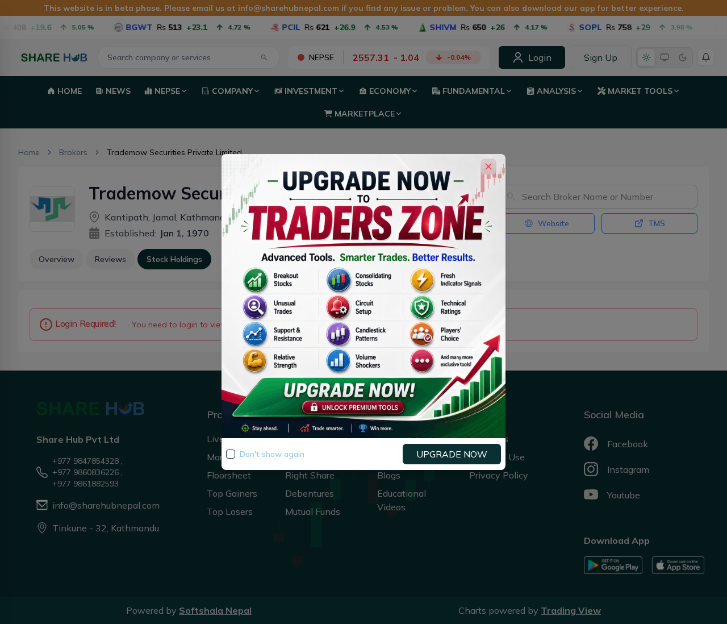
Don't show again (272, 454)
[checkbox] (230, 454)
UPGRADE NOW (451, 454)
